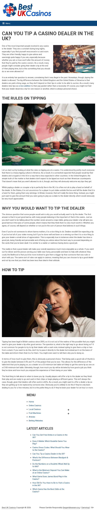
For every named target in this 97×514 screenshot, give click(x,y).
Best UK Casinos (9, 507)
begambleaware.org (71, 507)
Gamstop (85, 507)
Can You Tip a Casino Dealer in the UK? (48, 454)
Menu (8, 23)
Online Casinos (35, 405)
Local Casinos (35, 409)
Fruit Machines (35, 413)
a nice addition (25, 86)
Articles (32, 417)
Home (31, 402)
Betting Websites (36, 421)
